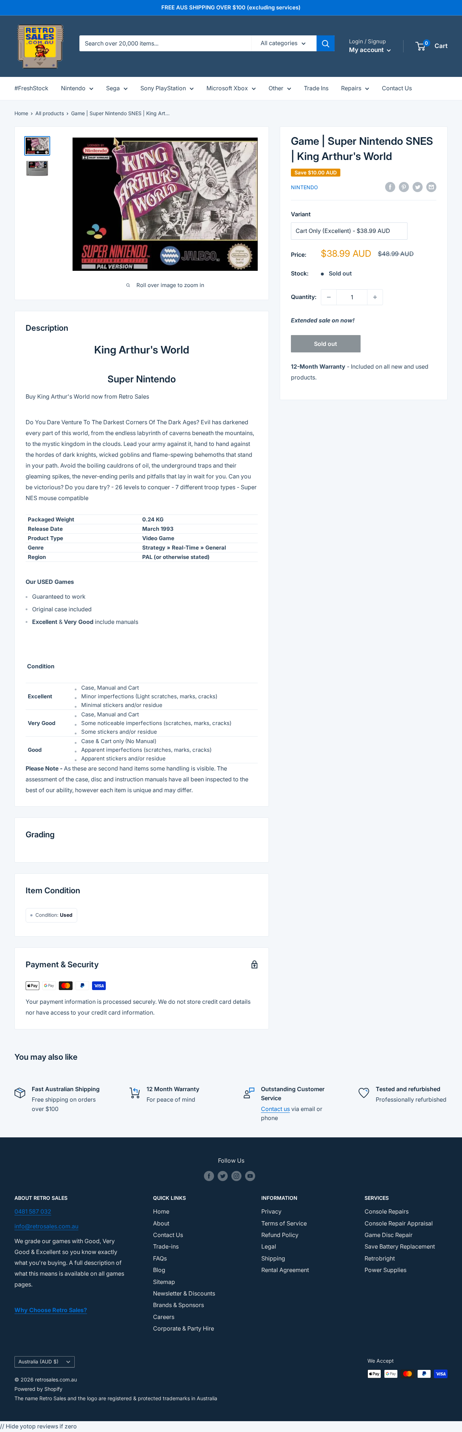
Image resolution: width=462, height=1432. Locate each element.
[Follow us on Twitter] (223, 1176)
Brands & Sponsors (178, 1305)
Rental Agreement (285, 1269)
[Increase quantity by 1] (375, 297)
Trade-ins (166, 1246)
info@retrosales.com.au (46, 1226)
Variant (301, 214)
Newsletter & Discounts (184, 1293)
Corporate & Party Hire (183, 1328)
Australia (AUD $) (38, 1361)
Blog (159, 1269)
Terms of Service (284, 1223)
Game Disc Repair (389, 1234)
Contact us (275, 1108)
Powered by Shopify (38, 1389)
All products (49, 113)
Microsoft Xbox (227, 88)
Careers (163, 1316)
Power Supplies (385, 1269)
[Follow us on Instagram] (236, 1176)
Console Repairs (387, 1211)
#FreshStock (31, 88)
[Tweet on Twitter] (418, 187)
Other (276, 88)
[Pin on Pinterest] (404, 187)
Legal (268, 1246)
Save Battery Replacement (400, 1246)
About (161, 1223)
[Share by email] (431, 187)
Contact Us (397, 88)
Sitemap (164, 1281)
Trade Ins (316, 88)
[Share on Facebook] (390, 187)
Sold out (325, 343)
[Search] (326, 43)
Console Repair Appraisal (399, 1223)
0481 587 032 (32, 1211)
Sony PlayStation (163, 88)
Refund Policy (279, 1234)
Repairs (351, 88)
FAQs (160, 1258)
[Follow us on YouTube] (250, 1176)
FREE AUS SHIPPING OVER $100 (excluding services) (231, 7)
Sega (113, 88)
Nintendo (73, 88)
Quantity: (304, 296)
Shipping (273, 1258)
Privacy (271, 1211)
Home (21, 113)
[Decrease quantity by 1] (328, 297)
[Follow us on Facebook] (209, 1176)
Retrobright (380, 1258)
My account (367, 49)
